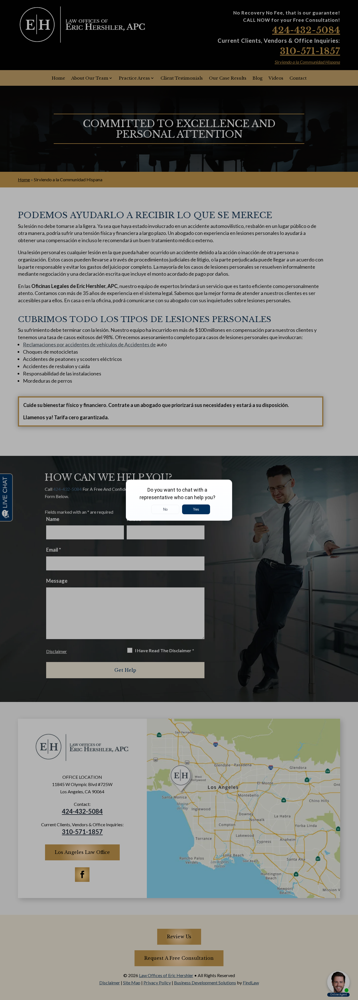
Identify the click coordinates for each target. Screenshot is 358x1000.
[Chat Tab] (179, 500)
